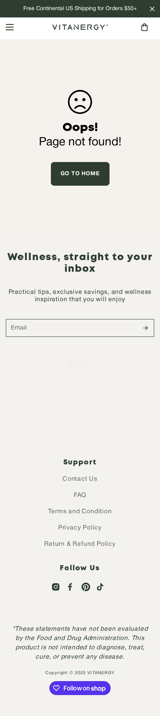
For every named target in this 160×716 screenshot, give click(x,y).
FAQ (80, 495)
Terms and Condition (79, 511)
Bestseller (80, 397)
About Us (80, 446)
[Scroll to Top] (146, 675)
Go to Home (80, 173)
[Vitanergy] (80, 27)
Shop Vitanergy (80, 381)
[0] (144, 27)
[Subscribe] (145, 328)
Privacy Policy (80, 528)
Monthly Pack (80, 413)
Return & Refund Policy (80, 544)
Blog (80, 430)
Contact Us (80, 479)
